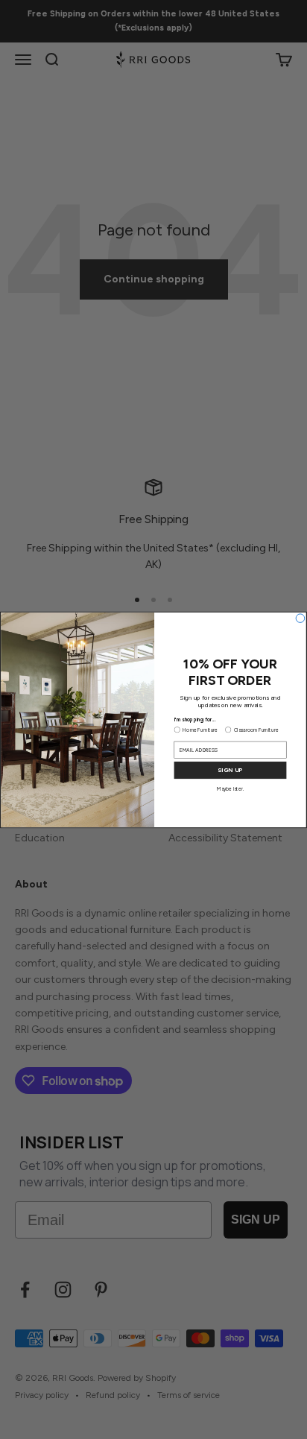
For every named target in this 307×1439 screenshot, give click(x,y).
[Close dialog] (300, 617)
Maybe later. (230, 788)
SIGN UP (230, 770)
